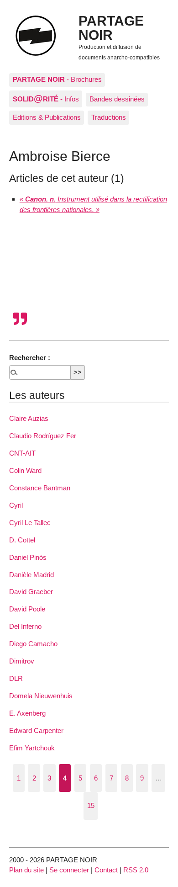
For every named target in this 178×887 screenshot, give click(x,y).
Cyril (16, 505)
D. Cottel (22, 540)
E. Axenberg (27, 713)
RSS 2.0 (135, 870)
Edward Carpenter (36, 730)
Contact (106, 870)
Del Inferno (25, 626)
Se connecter (69, 870)
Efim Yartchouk (32, 748)
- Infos (46, 98)
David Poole (27, 609)
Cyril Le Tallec (30, 522)
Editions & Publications (47, 117)
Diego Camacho (33, 644)
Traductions (108, 117)
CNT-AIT (22, 453)
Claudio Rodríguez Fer (42, 436)
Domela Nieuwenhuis (41, 696)
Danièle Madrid (31, 575)
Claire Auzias (28, 418)
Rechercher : (29, 357)
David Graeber (31, 591)
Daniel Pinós (28, 557)
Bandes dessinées (117, 99)
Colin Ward (25, 470)
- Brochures (57, 79)
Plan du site (26, 870)
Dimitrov (21, 661)
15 (90, 805)
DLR (16, 678)
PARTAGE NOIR (111, 27)
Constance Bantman (39, 488)
